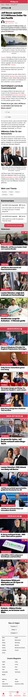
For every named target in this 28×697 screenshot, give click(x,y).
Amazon (3, 57)
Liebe (3, 664)
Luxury (16, 664)
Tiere (3, 669)
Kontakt (16, 681)
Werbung (4, 679)
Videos (3, 645)
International (14, 4)
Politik (16, 637)
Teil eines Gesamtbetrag (16, 76)
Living (16, 661)
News (3, 637)
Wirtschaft (17, 642)
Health (3, 661)
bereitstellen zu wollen (11, 177)
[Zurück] (1, 1)
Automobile (5, 672)
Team (16, 679)
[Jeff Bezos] (14, 8)
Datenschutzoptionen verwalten (8, 686)
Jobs (3, 681)
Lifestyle (4, 650)
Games (3, 647)
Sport (3, 640)
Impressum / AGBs (19, 683)
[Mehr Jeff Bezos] (14, 416)
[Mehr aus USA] (14, 516)
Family (3, 666)
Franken (13, 64)
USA (6, 23)
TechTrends (17, 672)
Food (16, 666)
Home (2, 4)
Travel (16, 669)
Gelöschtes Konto (9, 21)
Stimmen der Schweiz (20, 647)
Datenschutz (5, 683)
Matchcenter (18, 640)
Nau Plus (17, 645)
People (7, 4)
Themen (17, 650)
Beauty (3, 674)
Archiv (3, 652)
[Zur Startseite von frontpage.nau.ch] (14, 1)
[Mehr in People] (14, 329)
